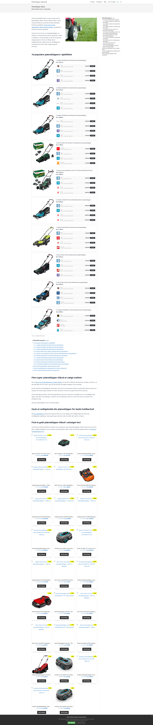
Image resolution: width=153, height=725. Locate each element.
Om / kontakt (112, 2)
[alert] (76, 720)
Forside (92, 2)
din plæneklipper (39, 414)
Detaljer (86, 720)
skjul (47, 340)
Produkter (99, 2)
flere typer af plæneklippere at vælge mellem (49, 382)
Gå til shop (41, 459)
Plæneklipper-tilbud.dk (39, 2)
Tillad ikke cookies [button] (80, 722)
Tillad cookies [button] (71, 722)
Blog (105, 2)
